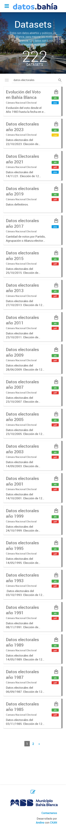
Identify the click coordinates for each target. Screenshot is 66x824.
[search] (60, 80)
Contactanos (49, 813)
